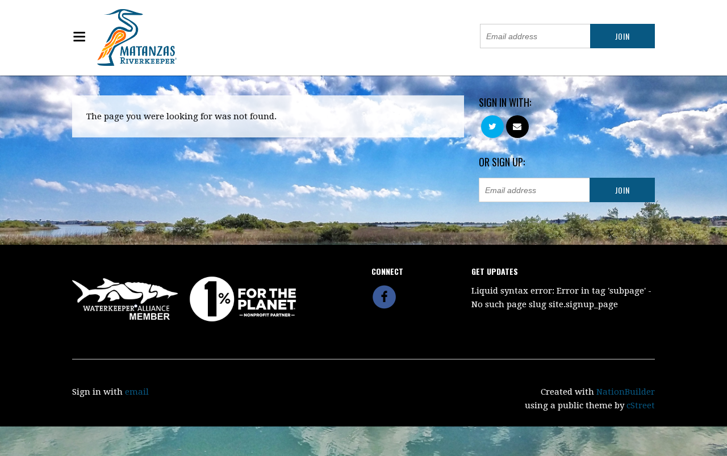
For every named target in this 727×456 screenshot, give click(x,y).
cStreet (640, 405)
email (137, 392)
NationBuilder (625, 392)
